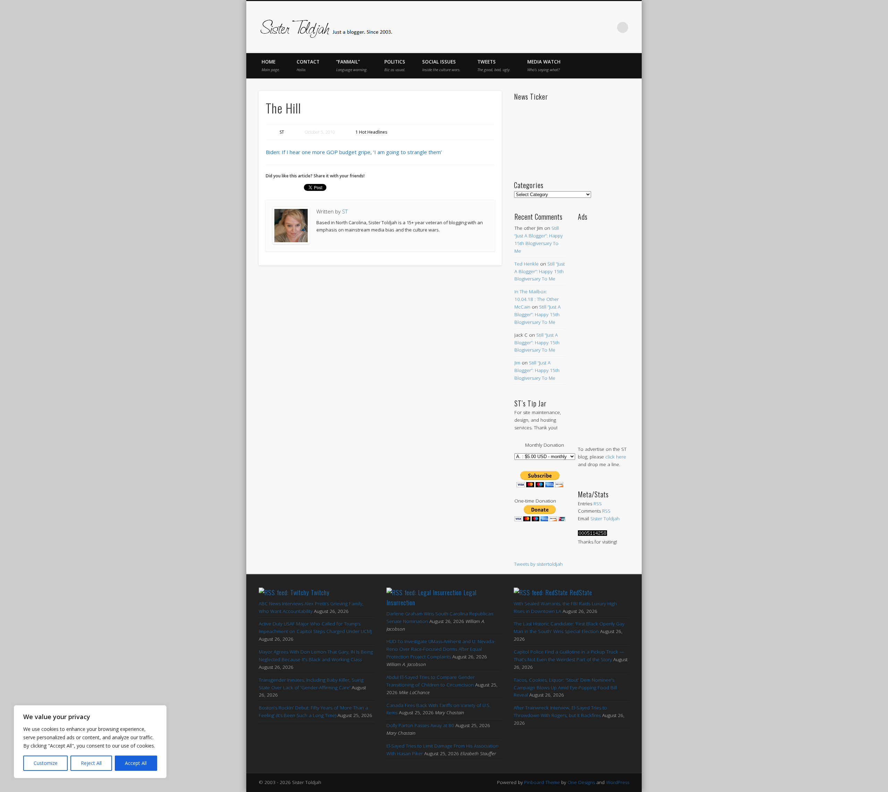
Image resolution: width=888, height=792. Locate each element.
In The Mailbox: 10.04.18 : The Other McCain (536, 299)
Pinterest (579, 27)
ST (282, 132)
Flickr (593, 27)
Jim (517, 363)
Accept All (136, 763)
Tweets (494, 65)
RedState (581, 592)
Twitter (564, 27)
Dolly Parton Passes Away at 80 (420, 725)
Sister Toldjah (605, 518)
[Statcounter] (592, 534)
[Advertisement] (603, 326)
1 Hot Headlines (371, 132)
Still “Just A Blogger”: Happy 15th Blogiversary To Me (539, 271)
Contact (308, 65)
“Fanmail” (352, 65)
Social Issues (441, 65)
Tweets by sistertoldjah (538, 564)
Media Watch (544, 65)
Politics (394, 65)
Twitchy (320, 592)
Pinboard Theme (542, 782)
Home (271, 65)
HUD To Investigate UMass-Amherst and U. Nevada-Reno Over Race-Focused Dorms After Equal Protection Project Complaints (440, 649)
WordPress (617, 782)
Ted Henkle (526, 264)
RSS (598, 503)
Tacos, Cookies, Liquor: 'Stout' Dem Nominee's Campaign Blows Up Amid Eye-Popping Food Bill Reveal (565, 687)
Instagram (608, 27)
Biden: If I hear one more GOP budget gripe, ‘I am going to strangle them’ (354, 152)
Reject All (91, 763)
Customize (46, 763)
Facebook (550, 27)
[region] (90, 741)
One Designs (581, 782)
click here (615, 457)
